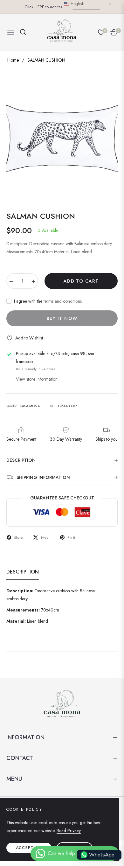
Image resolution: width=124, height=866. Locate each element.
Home (13, 60)
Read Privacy (69, 830)
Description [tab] (22, 572)
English (76, 3)
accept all (29, 848)
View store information (37, 379)
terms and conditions (63, 301)
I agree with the (48, 301)
